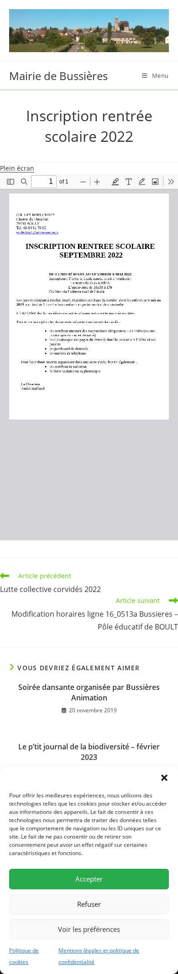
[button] (164, 777)
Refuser (89, 904)
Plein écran (17, 168)
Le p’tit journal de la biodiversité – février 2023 (89, 752)
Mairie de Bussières (58, 75)
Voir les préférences (89, 929)
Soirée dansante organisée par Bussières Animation (89, 692)
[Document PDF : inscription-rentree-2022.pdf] (89, 357)
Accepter (89, 878)
